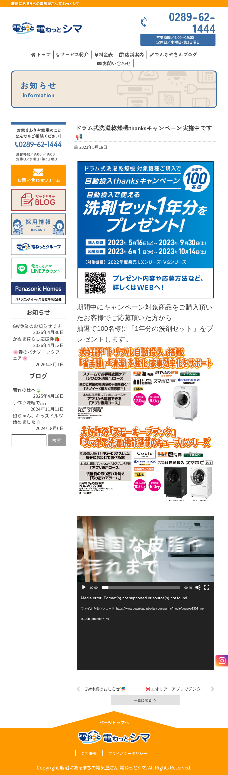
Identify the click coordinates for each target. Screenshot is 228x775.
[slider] (141, 587)
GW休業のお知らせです (37, 326)
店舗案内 (134, 54)
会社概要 (89, 753)
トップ (43, 54)
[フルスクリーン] (207, 587)
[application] (145, 554)
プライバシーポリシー (127, 753)
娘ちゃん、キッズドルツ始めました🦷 (38, 418)
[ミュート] (198, 587)
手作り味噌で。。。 (31, 402)
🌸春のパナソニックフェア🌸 (36, 354)
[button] (145, 554)
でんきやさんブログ (176, 54)
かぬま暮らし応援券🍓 (36, 338)
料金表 (106, 54)
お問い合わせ (116, 63)
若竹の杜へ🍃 (27, 389)
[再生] (84, 587)
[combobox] (28, 440)
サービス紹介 (74, 54)
